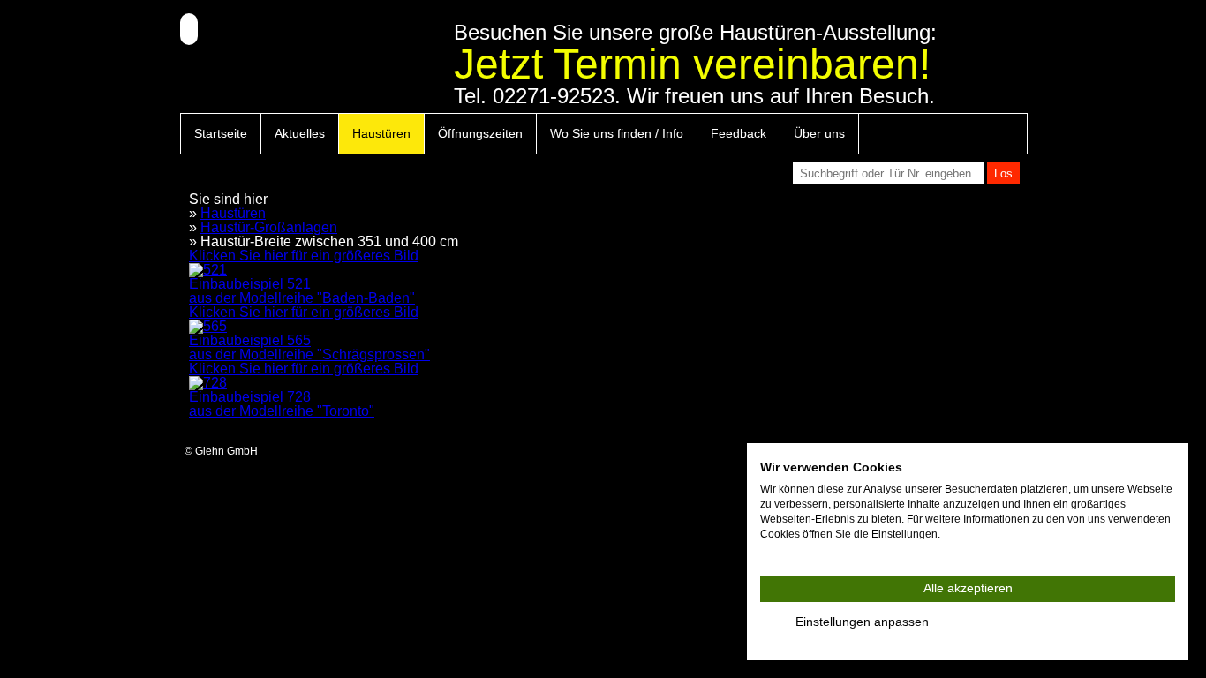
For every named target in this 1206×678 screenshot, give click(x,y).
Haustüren (381, 133)
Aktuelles (300, 133)
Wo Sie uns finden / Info (616, 133)
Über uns (819, 133)
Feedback (738, 133)
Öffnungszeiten (480, 133)
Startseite (220, 133)
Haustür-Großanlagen (268, 227)
